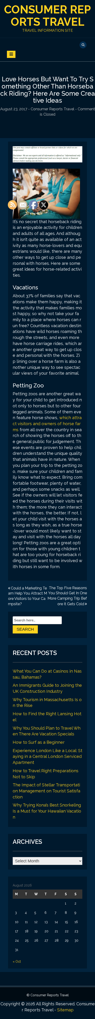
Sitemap (65, 1009)
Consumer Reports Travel (47, 15)
